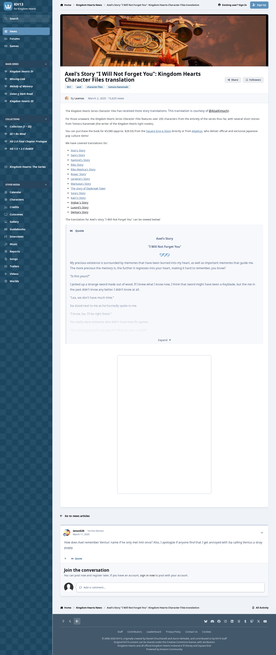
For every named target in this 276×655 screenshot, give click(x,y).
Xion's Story (78, 150)
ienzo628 (78, 531)
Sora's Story (78, 193)
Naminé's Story (80, 160)
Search (14, 18)
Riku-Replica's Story (83, 169)
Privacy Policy (173, 631)
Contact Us (191, 631)
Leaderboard (154, 631)
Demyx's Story (79, 212)
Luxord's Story (79, 207)
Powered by (164, 649)
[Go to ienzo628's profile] (67, 532)
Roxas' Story (78, 174)
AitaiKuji (197, 131)
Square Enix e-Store (158, 131)
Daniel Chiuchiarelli (156, 638)
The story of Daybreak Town (88, 188)
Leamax (79, 98)
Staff (120, 631)
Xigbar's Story (79, 202)
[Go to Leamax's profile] (67, 98)
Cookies (206, 631)
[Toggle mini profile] (262, 532)
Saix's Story (78, 155)
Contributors (134, 631)
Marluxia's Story (81, 183)
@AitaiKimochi (218, 111)
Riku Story (77, 164)
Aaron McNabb (181, 638)
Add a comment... (94, 587)
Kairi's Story (78, 198)
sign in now (147, 575)
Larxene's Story (80, 179)
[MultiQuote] (65, 559)
